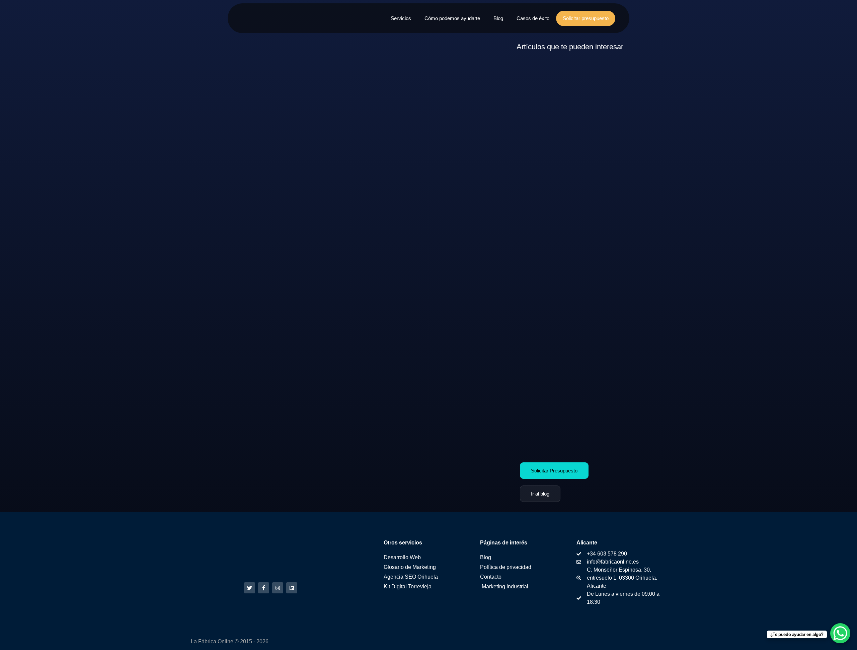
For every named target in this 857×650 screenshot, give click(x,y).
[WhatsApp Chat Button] (840, 633)
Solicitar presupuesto (586, 18)
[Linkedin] (291, 587)
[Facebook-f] (263, 587)
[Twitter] (249, 587)
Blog (498, 18)
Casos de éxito (533, 18)
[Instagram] (277, 587)
